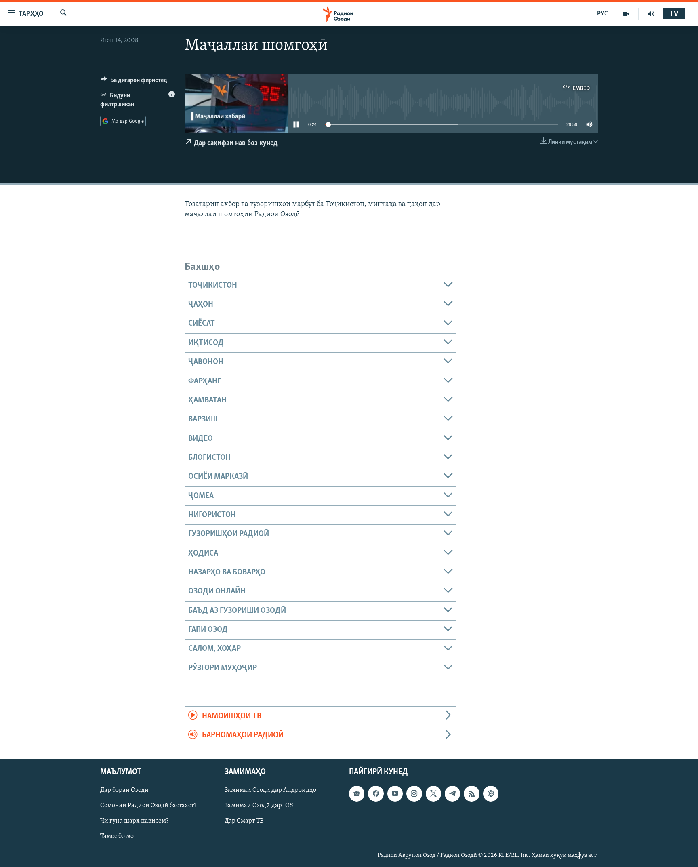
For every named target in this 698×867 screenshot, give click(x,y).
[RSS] (471, 793)
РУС (602, 14)
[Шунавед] (651, 14)
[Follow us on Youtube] (395, 793)
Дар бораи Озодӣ (124, 790)
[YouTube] (626, 14)
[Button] (134, 82)
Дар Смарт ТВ (244, 821)
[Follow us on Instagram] (414, 793)
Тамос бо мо (117, 836)
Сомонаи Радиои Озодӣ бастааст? (148, 805)
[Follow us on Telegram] (452, 793)
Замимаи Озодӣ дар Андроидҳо (270, 790)
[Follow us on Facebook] (375, 793)
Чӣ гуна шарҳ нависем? (134, 821)
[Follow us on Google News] (356, 793)
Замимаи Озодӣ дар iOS (259, 805)
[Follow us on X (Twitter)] (433, 793)
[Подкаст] (490, 793)
